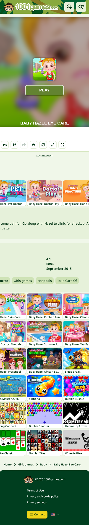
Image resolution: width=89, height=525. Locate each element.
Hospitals (44, 280)
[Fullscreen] (62, 145)
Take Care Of (67, 280)
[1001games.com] (31, 7)
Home (8, 464)
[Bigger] (53, 145)
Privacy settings (37, 502)
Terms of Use (35, 490)
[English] (55, 515)
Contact (39, 514)
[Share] (24, 145)
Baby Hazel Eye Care (67, 464)
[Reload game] (43, 145)
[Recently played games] (69, 7)
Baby (43, 464)
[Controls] (5, 145)
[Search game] (81, 7)
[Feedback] (33, 145)
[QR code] (14, 145)
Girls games (23, 280)
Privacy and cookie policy (42, 496)
